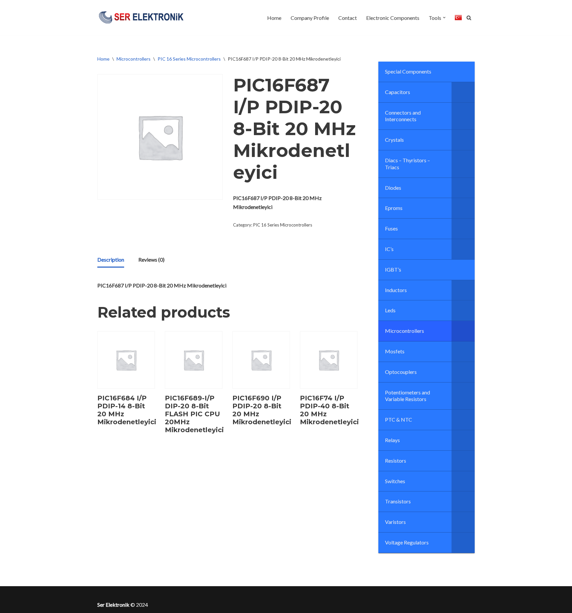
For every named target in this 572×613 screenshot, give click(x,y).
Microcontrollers (134, 59)
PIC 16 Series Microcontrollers (189, 59)
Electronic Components (392, 18)
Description (110, 259)
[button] (444, 17)
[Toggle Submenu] (463, 92)
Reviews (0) (151, 259)
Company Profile (310, 18)
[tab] (110, 260)
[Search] (468, 17)
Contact (347, 18)
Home (274, 18)
